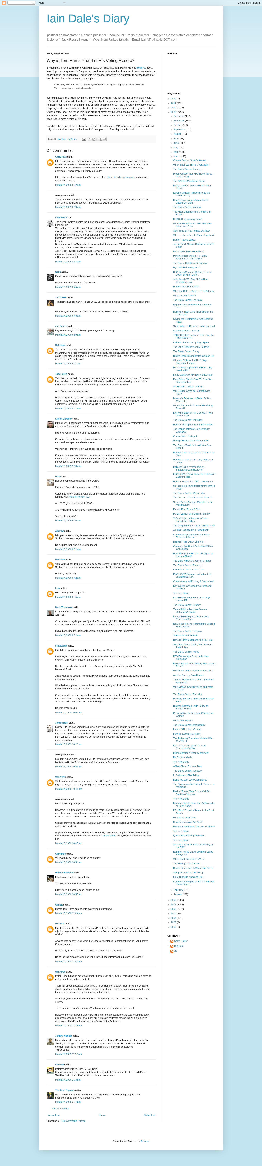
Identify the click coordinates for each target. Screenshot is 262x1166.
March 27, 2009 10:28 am (68, 744)
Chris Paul (61, 156)
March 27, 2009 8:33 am (68, 207)
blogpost (141, 67)
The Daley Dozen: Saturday (187, 300)
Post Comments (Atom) (73, 1121)
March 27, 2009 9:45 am (68, 597)
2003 (174, 922)
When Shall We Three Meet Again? (191, 165)
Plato (58, 476)
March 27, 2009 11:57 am (68, 1054)
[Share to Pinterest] (105, 139)
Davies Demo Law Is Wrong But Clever (193, 868)
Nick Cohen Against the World (188, 251)
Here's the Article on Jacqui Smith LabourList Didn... (190, 201)
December (179, 116)
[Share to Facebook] (101, 139)
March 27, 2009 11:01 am (68, 961)
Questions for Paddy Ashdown (188, 835)
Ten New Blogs (181, 593)
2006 (174, 909)
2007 (174, 904)
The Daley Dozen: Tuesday (187, 169)
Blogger (145, 1141)
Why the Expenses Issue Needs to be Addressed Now (192, 225)
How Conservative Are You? (187, 822)
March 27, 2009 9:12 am (68, 408)
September (180, 129)
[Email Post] (83, 139)
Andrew (59, 531)
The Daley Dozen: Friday (186, 351)
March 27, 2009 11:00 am (68, 913)
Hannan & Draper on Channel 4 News (193, 424)
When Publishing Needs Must (188, 859)
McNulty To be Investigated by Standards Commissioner (188, 468)
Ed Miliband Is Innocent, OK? (188, 877)
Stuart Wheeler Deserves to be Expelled (194, 326)
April (176, 152)
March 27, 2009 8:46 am (68, 287)
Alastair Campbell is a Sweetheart (190, 530)
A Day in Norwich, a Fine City (188, 872)
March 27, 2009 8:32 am (68, 185)
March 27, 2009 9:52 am (68, 635)
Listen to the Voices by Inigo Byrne (191, 342)
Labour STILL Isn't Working (187, 729)
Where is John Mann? (184, 295)
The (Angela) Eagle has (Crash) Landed (194, 525)
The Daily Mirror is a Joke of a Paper (192, 561)
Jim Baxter (61, 297)
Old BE (59, 904)
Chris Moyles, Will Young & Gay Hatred (193, 581)
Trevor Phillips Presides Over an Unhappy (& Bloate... (190, 610)
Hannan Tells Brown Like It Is (188, 542)
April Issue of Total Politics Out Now (191, 230)
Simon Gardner (63, 418)
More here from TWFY (80, 496)
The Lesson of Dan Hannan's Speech (192, 497)
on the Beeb (109, 835)
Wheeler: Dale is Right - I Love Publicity (193, 291)
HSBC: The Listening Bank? (187, 219)
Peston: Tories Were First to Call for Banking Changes (191, 792)
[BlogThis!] (94, 139)
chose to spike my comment (121, 177)
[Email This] (90, 139)
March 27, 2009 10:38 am (68, 766)
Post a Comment (60, 1108)
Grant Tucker (181, 941)
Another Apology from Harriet (188, 675)
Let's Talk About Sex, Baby (186, 734)
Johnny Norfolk (63, 1036)
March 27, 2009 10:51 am (68, 862)
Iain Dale (179, 946)
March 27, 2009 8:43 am (68, 261)
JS (175, 951)
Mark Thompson (64, 607)
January (178, 894)
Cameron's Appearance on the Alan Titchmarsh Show (191, 536)
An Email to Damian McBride (188, 386)
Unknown (60, 345)
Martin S (59, 923)
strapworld (61, 645)
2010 (174, 107)
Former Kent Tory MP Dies (186, 509)
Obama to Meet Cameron (186, 330)
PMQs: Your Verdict (183, 757)
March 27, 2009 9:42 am (68, 578)
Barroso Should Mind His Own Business (194, 826)
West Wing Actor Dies (184, 817)
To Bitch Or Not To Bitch (185, 635)
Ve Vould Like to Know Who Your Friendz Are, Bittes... (190, 519)
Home (102, 1115)
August (177, 134)
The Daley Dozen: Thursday (187, 420)
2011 (174, 103)
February (179, 890)
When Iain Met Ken (183, 720)
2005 (174, 913)
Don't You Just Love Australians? (190, 779)
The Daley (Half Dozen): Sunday (190, 263)
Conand (59, 1064)
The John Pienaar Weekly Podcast (191, 347)
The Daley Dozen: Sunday (187, 605)
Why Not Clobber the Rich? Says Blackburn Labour (190, 361)
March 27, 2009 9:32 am (68, 549)
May (176, 147)
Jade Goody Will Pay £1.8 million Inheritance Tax (190, 280)
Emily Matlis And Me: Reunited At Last (192, 375)
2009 (174, 112)
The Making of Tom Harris (186, 863)
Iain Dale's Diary (88, 18)
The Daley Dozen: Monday (187, 207)
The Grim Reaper (64, 1090)
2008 (174, 900)
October (178, 125)
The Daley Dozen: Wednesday (189, 493)
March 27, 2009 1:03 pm (68, 1079)
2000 (174, 927)
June (176, 143)
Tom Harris (61, 374)
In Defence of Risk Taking (186, 775)
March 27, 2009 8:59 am (68, 335)
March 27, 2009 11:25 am (68, 1025)
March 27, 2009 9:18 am (68, 466)
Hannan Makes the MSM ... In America (193, 481)
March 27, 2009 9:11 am (67, 363)
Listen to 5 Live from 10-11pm (188, 569)
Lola (57, 588)
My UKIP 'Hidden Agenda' (186, 267)
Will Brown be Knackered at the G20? (192, 670)
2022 (174, 98)
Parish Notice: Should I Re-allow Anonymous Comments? (190, 257)
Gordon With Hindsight (185, 436)
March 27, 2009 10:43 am (68, 789)
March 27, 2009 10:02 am (68, 712)
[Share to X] (97, 139)
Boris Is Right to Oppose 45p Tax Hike (193, 640)
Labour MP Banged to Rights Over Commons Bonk (191, 618)
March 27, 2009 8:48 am (68, 316)
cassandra (61, 217)
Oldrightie (60, 853)
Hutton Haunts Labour (184, 239)
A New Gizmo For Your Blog (187, 766)
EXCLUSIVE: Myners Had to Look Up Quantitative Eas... (192, 575)
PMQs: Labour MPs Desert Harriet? (191, 514)
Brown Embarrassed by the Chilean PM (193, 356)
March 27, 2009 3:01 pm (68, 1102)
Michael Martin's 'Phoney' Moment (190, 753)
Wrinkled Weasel (64, 872)
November (179, 120)
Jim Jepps (61, 326)
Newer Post (54, 1115)
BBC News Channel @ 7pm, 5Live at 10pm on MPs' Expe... (192, 273)
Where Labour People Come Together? (193, 235)
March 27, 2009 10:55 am (68, 894)
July (176, 138)
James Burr (61, 722)
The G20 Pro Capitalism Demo (189, 181)
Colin (58, 272)
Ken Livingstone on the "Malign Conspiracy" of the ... (189, 747)
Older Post (149, 1115)
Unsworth (60, 777)
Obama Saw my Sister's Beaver (189, 160)
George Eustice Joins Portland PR (191, 440)
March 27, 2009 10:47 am (68, 843)
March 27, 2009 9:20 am (68, 520)
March (177, 156)
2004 (174, 918)
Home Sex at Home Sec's (186, 286)
